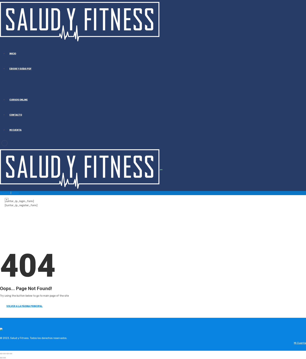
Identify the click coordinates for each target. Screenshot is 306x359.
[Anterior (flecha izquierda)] (1, 357)
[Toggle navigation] (161, 169)
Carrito (15, 193)
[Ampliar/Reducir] (1, 353)
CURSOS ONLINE (18, 100)
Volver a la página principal (24, 306)
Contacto (15, 115)
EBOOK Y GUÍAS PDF (20, 68)
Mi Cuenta (5, 193)
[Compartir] (7, 353)
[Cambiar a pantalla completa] (4, 353)
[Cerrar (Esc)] (11, 353)
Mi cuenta (15, 130)
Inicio (12, 53)
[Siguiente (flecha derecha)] (4, 357)
